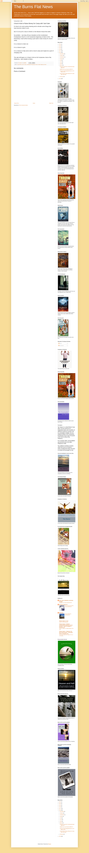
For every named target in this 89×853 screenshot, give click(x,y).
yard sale (44, 64)
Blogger (49, 844)
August (61, 58)
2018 (60, 49)
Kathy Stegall (40, 64)
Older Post (51, 103)
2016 (60, 52)
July (61, 60)
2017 (60, 50)
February (62, 76)
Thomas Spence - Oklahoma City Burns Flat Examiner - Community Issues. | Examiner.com (66, 632)
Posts (60, 343)
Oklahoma (61, 612)
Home (34, 103)
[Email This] (29, 63)
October (61, 55)
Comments (61, 345)
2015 (60, 78)
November (62, 53)
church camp (24, 64)
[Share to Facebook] (33, 63)
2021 (60, 44)
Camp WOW (19, 64)
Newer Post (16, 103)
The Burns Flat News (33, 6)
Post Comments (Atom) (23, 105)
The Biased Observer (63, 604)
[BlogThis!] (30, 63)
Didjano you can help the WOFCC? (66, 69)
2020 (60, 45)
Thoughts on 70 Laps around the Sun (65, 602)
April (61, 63)
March (61, 65)
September (62, 57)
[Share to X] (31, 63)
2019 (60, 47)
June (61, 819)
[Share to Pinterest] (34, 63)
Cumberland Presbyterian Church (32, 64)
